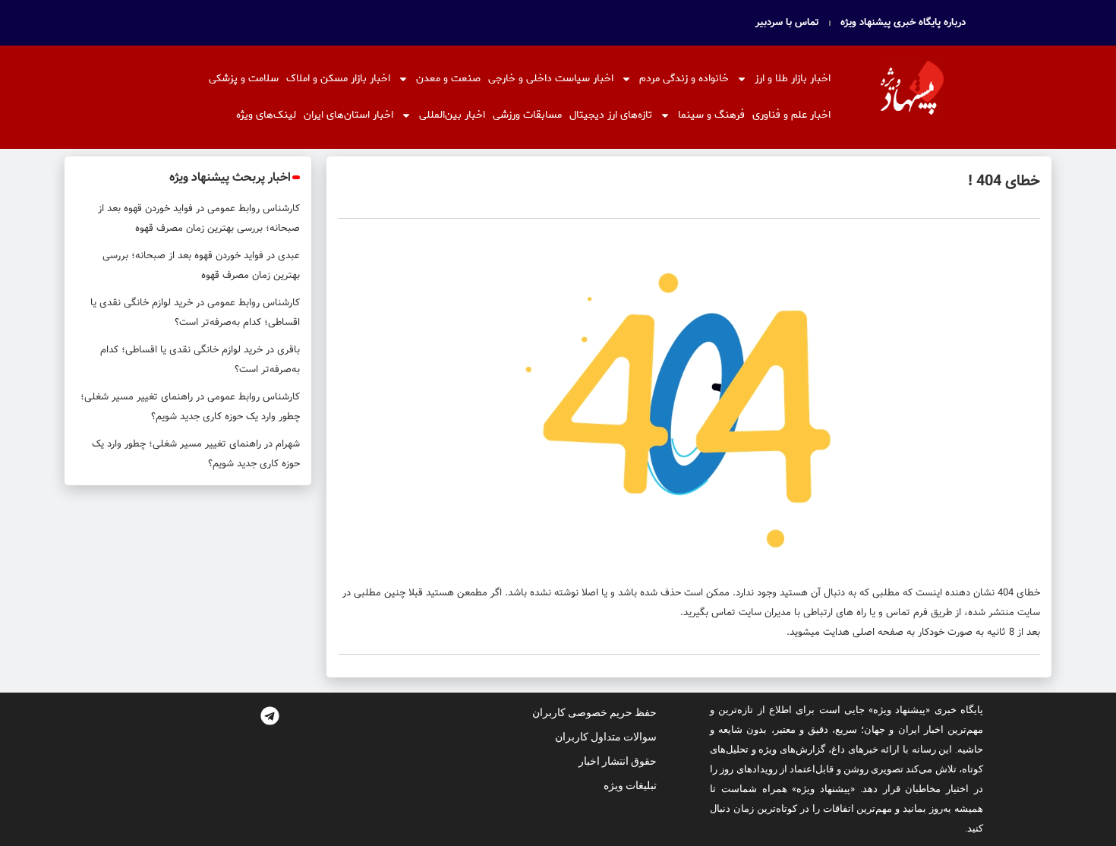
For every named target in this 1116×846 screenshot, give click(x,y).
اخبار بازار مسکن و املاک (338, 78)
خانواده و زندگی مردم (684, 78)
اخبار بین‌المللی (452, 115)
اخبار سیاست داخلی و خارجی (550, 78)
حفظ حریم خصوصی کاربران (594, 712)
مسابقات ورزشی (527, 115)
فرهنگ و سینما (711, 115)
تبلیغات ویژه (630, 785)
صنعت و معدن (448, 78)
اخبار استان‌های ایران (348, 115)
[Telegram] (269, 715)
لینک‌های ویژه (266, 115)
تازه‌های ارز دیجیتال (610, 115)
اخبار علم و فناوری (791, 115)
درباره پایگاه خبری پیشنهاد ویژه (903, 22)
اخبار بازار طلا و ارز (793, 78)
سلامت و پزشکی (244, 78)
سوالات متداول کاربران (606, 737)
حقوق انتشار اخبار (617, 761)
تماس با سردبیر (787, 22)
